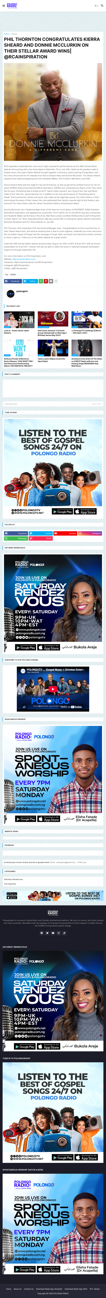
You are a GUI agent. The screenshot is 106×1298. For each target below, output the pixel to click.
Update (14, 34)
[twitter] (47, 933)
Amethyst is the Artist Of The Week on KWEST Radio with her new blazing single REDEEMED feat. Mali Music (86, 362)
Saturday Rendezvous (13, 879)
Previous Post (11, 404)
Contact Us (28, 1289)
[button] (3, 6)
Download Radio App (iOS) (76, 1289)
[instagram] (58, 933)
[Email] (51, 281)
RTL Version (95, 1289)
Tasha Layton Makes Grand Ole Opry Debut (51, 360)
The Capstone (10, 884)
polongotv (22, 291)
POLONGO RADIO (61, 1293)
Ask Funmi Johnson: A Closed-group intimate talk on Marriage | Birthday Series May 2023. (52, 332)
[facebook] (41, 933)
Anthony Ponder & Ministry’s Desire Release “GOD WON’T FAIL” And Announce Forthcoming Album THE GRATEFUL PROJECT (18, 362)
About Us (17, 1289)
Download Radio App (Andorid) (49, 1289)
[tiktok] (64, 933)
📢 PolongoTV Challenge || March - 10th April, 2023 (86, 331)
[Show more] (56, 281)
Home (6, 34)
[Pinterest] (46, 281)
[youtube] (53, 933)
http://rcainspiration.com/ (23, 259)
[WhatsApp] (41, 281)
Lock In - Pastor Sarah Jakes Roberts (16, 331)
